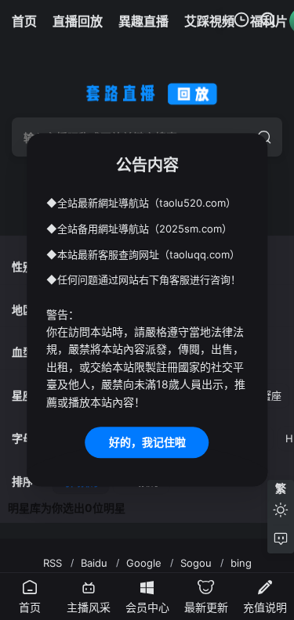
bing (241, 563)
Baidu (94, 563)
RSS (52, 563)
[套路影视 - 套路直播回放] (147, 90)
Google (144, 563)
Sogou (196, 563)
